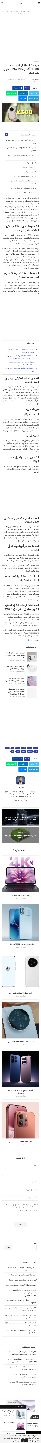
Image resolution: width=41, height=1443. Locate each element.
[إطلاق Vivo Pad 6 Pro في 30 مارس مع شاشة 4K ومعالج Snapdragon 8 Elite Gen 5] (20, 873)
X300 (29, 748)
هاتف (18, 751)
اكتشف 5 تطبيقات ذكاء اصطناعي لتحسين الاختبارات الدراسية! (23, 1368)
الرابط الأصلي (28, 640)
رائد (12, 748)
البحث (35, 1243)
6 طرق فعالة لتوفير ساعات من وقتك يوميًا (24, 1275)
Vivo (36, 748)
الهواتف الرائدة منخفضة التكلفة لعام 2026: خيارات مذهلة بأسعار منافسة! (22, 1353)
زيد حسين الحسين (31, 1359)
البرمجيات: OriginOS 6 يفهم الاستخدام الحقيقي (21, 149)
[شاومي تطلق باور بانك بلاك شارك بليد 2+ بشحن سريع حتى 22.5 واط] (20, 1414)
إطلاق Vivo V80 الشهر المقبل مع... (20, 1142)
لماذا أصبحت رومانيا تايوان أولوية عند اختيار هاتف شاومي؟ (14, 679)
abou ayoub (33, 1352)
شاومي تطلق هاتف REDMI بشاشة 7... (20, 944)
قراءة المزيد (16, 1441)
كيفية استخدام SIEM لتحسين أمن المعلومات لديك (21, 1285)
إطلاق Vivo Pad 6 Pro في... (21, 895)
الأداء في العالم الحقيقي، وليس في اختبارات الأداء (22, 156)
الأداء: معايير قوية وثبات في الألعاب (22, 188)
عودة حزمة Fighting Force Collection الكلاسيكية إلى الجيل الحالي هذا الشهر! (15, 691)
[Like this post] (26, 88)
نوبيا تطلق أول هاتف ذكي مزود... (20, 993)
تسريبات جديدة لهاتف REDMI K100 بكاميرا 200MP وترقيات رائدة (15, 655)
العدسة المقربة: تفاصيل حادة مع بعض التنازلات (23, 182)
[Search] (2, 3)
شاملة (7, 748)
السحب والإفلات (28, 167)
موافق (24, 1441)
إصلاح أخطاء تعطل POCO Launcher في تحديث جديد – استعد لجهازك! (22, 1360)
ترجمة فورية (29, 171)
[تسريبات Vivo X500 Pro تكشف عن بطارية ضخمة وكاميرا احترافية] (20, 1020)
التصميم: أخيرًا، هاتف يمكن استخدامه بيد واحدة (21, 141)
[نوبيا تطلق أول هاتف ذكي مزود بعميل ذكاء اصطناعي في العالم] (20, 971)
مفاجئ (23, 751)
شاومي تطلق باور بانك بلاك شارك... (7, 1412)
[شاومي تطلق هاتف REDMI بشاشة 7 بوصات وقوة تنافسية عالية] (20, 922)
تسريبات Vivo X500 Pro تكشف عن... (20, 1042)
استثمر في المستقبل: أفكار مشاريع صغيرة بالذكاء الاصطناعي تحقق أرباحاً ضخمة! (22, 1268)
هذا (12, 751)
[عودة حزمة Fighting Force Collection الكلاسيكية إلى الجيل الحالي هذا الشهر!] (32, 693)
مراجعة (30, 751)
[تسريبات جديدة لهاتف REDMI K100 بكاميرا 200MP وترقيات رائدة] (32, 657)
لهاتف (36, 751)
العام (18, 748)
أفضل (23, 748)
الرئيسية (36, 11)
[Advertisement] (20, 37)
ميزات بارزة (30, 162)
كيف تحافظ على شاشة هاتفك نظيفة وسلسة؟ (23, 1280)
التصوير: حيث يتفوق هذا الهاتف (23, 176)
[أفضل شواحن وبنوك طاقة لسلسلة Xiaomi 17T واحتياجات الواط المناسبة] (20, 1069)
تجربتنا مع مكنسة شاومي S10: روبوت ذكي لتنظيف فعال (14, 667)
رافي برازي (33, 79)
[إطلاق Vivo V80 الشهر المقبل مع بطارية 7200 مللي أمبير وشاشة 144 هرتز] (20, 1120)
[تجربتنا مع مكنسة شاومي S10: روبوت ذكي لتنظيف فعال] (32, 669)
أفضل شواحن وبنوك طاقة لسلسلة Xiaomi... (20, 1091)
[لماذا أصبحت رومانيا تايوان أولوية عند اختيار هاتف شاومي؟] (32, 681)
